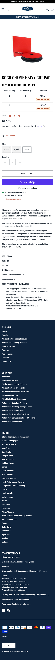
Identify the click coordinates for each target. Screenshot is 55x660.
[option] (27, 46)
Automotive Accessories (12, 422)
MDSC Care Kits (8, 346)
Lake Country (7, 497)
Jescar (5, 489)
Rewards (5, 350)
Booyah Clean (7, 456)
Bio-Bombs (6, 452)
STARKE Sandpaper (10, 441)
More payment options (27, 188)
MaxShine (6, 504)
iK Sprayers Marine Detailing (13, 486)
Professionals (7, 354)
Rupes (4, 523)
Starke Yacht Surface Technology (15, 437)
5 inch (16, 150)
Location (5, 358)
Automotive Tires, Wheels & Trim (15, 414)
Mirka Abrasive (8, 512)
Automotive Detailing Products (14, 343)
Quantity (5, 157)
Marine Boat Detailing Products (15, 339)
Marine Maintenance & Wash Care (16, 392)
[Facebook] (3, 610)
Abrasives (6, 377)
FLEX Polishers (8, 471)
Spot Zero (6, 535)
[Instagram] (8, 610)
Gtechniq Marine (9, 478)
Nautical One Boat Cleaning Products (17, 516)
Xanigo (5, 538)
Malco (4, 501)
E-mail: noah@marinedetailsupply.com (18, 562)
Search (4, 637)
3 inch (6, 150)
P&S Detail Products (10, 519)
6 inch (27, 150)
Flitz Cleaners (7, 474)
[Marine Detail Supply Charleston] (28, 9)
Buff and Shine (8, 459)
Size (4, 144)
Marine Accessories (10, 395)
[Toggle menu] (3, 9)
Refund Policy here (23, 604)
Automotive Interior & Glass (13, 410)
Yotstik (5, 542)
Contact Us (6, 361)
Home (4, 331)
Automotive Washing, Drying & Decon (17, 407)
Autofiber (6, 448)
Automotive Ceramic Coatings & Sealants (19, 418)
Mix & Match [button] (44, 99)
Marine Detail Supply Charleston (17, 651)
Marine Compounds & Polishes (14, 384)
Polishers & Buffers (10, 380)
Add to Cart (27, 174)
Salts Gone (6, 527)
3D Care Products (9, 444)
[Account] (46, 9)
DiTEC (4, 467)
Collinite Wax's (8, 463)
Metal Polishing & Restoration (14, 399)
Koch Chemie (9, 136)
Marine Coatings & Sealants (13, 388)
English (7, 645)
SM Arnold (6, 531)
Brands (5, 335)
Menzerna (6, 508)
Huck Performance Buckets (13, 482)
